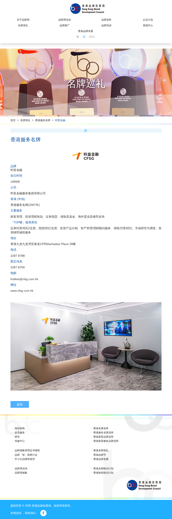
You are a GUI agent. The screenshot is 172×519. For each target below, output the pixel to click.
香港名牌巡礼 (100, 450)
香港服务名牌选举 (103, 432)
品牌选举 (106, 19)
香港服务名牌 (42, 120)
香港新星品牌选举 (103, 436)
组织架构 (20, 428)
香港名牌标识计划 (103, 468)
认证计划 (148, 19)
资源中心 (148, 25)
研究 (17, 436)
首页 (13, 120)
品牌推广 (65, 25)
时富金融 (60, 120)
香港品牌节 (99, 454)
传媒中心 (20, 441)
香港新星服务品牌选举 (106, 441)
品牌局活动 (64, 19)
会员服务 (20, 432)
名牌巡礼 (23, 25)
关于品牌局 (23, 19)
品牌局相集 (21, 472)
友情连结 (15, 513)
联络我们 (30, 513)
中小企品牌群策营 (25, 459)
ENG (92, 36)
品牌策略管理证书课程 (27, 450)
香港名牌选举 (100, 428)
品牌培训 (106, 25)
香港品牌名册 (85, 31)
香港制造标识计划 (103, 472)
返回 (20, 404)
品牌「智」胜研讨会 (26, 454)
